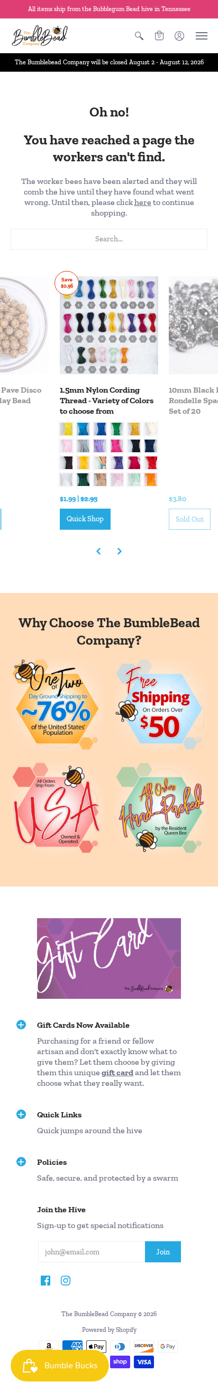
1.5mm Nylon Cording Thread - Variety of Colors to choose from (106, 400)
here (142, 202)
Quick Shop (85, 518)
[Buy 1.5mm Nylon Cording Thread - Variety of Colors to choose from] (109, 325)
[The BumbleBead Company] (40, 35)
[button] (139, 35)
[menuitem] (139, 35)
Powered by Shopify (109, 1329)
